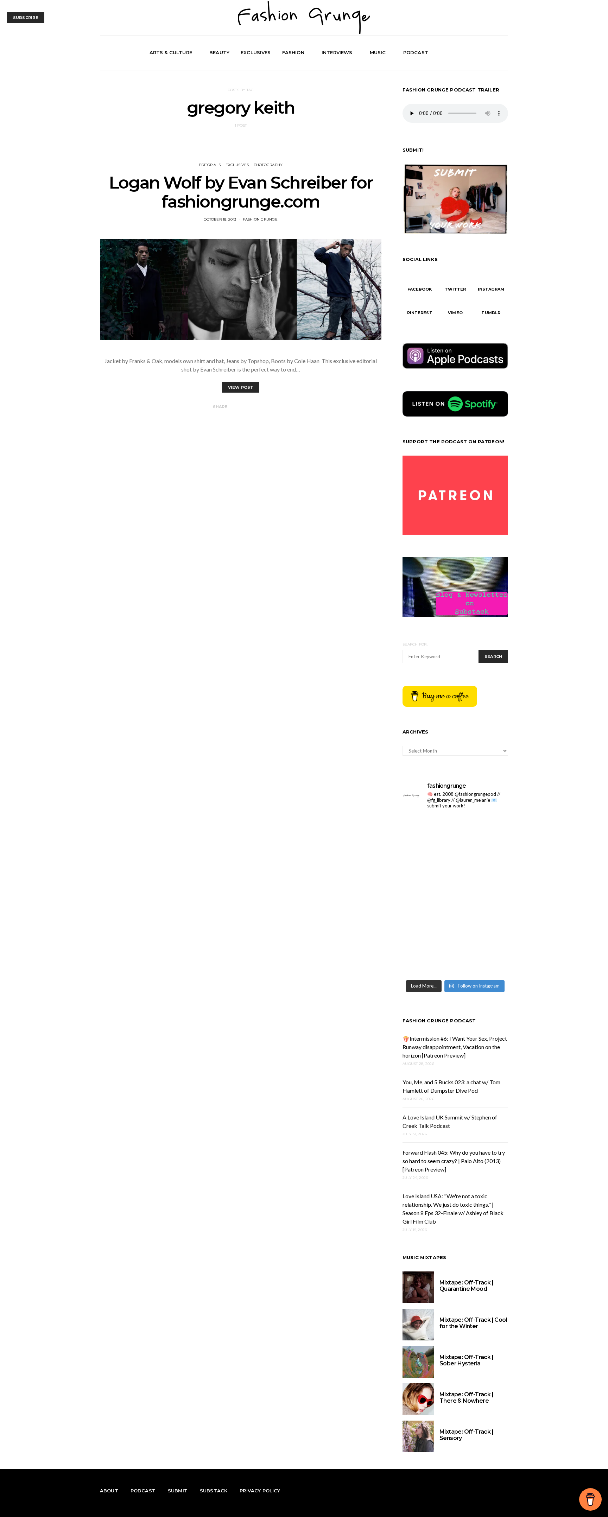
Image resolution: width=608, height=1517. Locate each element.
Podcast (415, 52)
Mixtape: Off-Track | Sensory (466, 1434)
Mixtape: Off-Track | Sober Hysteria (466, 1360)
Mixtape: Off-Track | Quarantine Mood (466, 1285)
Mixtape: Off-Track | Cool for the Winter (473, 1322)
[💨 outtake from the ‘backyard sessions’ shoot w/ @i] (428, 928)
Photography (268, 165)
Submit (178, 1490)
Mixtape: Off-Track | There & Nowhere (466, 1397)
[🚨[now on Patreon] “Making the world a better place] (482, 960)
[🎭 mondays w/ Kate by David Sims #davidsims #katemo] (482, 831)
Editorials (210, 165)
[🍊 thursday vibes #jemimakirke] (428, 896)
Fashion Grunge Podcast (439, 1020)
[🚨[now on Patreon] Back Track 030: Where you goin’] (482, 928)
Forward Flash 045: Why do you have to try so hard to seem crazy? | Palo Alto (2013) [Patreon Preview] (454, 1161)
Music (378, 52)
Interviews (337, 52)
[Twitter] (487, 53)
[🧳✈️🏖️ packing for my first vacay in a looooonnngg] (428, 831)
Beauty (219, 52)
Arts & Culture (171, 52)
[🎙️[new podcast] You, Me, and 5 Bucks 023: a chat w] (482, 864)
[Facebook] (479, 53)
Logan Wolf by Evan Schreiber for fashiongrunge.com (241, 192)
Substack (213, 1490)
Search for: (415, 644)
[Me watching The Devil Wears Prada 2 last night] (482, 896)
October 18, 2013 (220, 219)
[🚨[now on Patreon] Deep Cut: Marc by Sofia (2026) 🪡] (428, 960)
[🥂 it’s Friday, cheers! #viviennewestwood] (428, 864)
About (109, 1490)
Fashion (293, 52)
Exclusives (256, 52)
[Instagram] (495, 53)
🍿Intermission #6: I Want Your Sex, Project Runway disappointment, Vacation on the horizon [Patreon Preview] (455, 1047)
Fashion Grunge (260, 219)
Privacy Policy (260, 1490)
